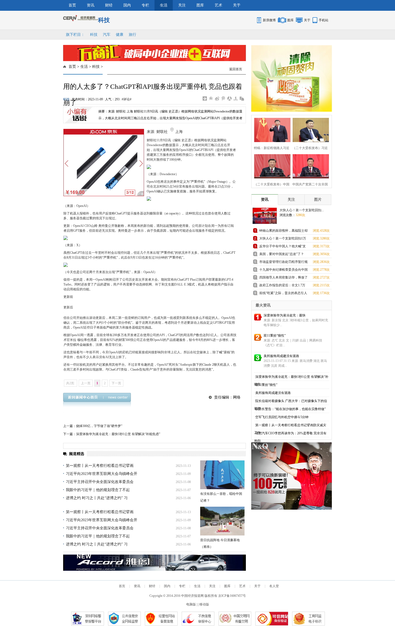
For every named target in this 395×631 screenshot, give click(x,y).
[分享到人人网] (229, 98)
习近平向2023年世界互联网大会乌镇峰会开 (101, 474)
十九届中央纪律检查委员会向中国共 (283, 270)
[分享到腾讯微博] (223, 98)
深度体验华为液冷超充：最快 (285, 315)
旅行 (132, 35)
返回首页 (235, 69)
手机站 (323, 20)
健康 (119, 35)
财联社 (162, 132)
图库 (200, 5)
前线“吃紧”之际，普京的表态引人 (283, 293)
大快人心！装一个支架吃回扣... (301, 210)
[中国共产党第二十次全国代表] (309, 165)
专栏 (145, 5)
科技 (94, 35)
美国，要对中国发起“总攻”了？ (281, 254)
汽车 (106, 35)
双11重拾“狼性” (275, 335)
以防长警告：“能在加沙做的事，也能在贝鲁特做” (290, 409)
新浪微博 (269, 20)
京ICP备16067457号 (232, 596)
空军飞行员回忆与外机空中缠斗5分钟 (281, 417)
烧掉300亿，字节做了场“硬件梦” (99, 426)
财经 (109, 5)
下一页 (116, 383)
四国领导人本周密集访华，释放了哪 (283, 278)
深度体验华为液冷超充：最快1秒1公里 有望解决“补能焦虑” (118, 434)
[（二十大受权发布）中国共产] (271, 165)
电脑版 (191, 604)
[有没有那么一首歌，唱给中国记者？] (222, 474)
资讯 (90, 5)
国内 (127, 5)
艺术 (218, 5)
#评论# (126, 99)
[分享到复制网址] (242, 98)
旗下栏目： (75, 35)
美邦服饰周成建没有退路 (281, 356)
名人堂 (274, 586)
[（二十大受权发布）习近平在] (309, 129)
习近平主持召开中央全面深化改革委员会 (100, 482)
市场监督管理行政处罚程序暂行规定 (283, 263)
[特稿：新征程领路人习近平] (271, 129)
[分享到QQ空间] (211, 98)
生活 (163, 5)
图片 (318, 200)
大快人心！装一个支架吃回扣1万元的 (282, 239)
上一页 (86, 383)
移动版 (204, 604)
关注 (182, 5)
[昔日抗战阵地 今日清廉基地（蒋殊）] (222, 521)
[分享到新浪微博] (217, 98)
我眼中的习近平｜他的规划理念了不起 (98, 490)
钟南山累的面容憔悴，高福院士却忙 (283, 231)
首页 (72, 5)
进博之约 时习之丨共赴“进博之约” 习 (97, 498)
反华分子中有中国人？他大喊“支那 (282, 247)
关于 (236, 5)
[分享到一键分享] (236, 98)
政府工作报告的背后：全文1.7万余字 (282, 286)
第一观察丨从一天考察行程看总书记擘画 (100, 466)
